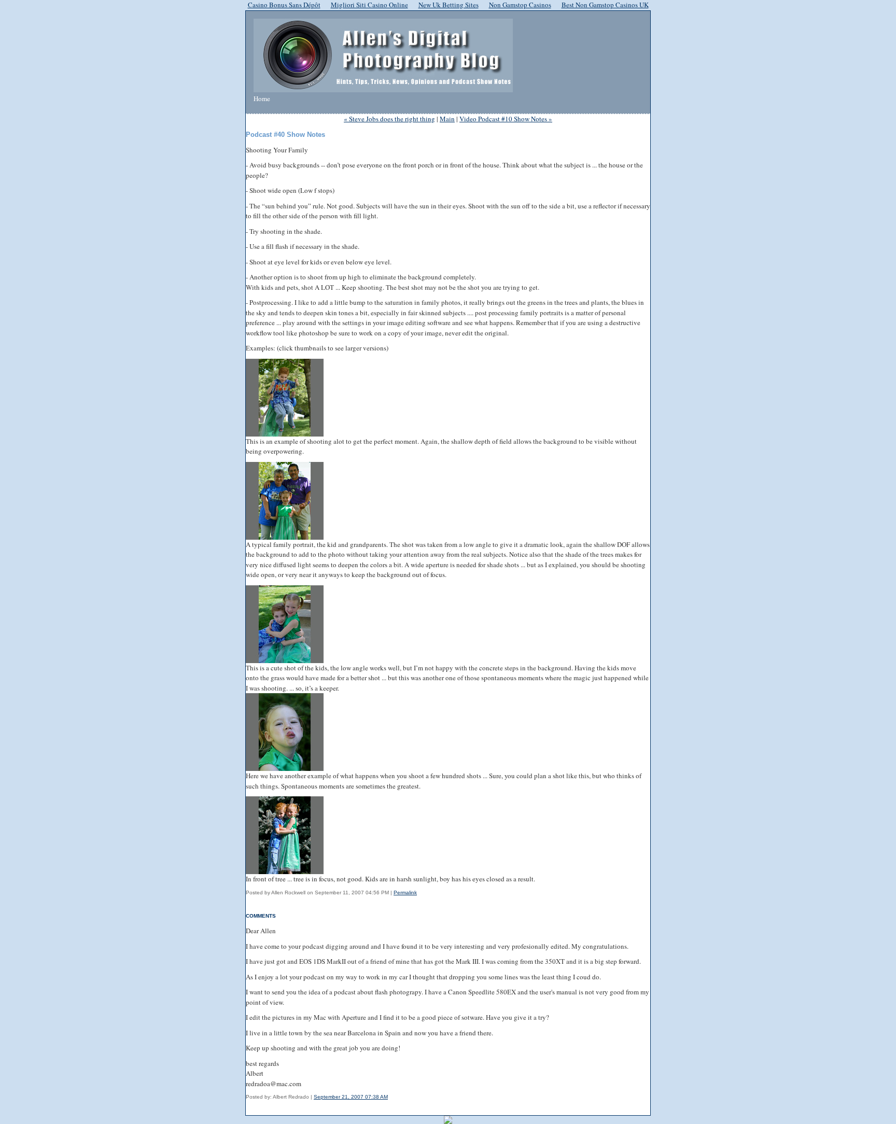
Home (262, 98)
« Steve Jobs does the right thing (389, 118)
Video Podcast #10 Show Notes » (505, 118)
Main (447, 118)
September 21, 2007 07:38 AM (351, 1097)
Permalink (405, 892)
